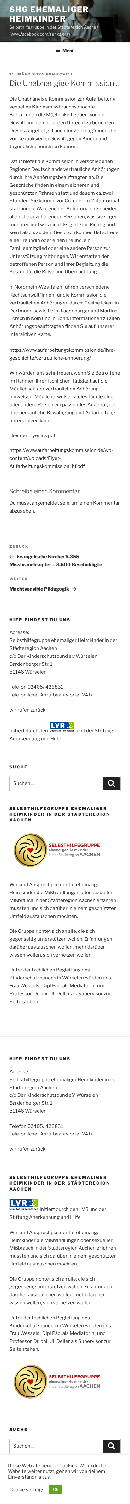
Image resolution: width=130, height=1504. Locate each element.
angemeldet (45, 503)
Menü (68, 50)
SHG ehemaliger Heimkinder (49, 14)
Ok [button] (55, 1489)
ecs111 (64, 74)
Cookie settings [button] (26, 1490)
